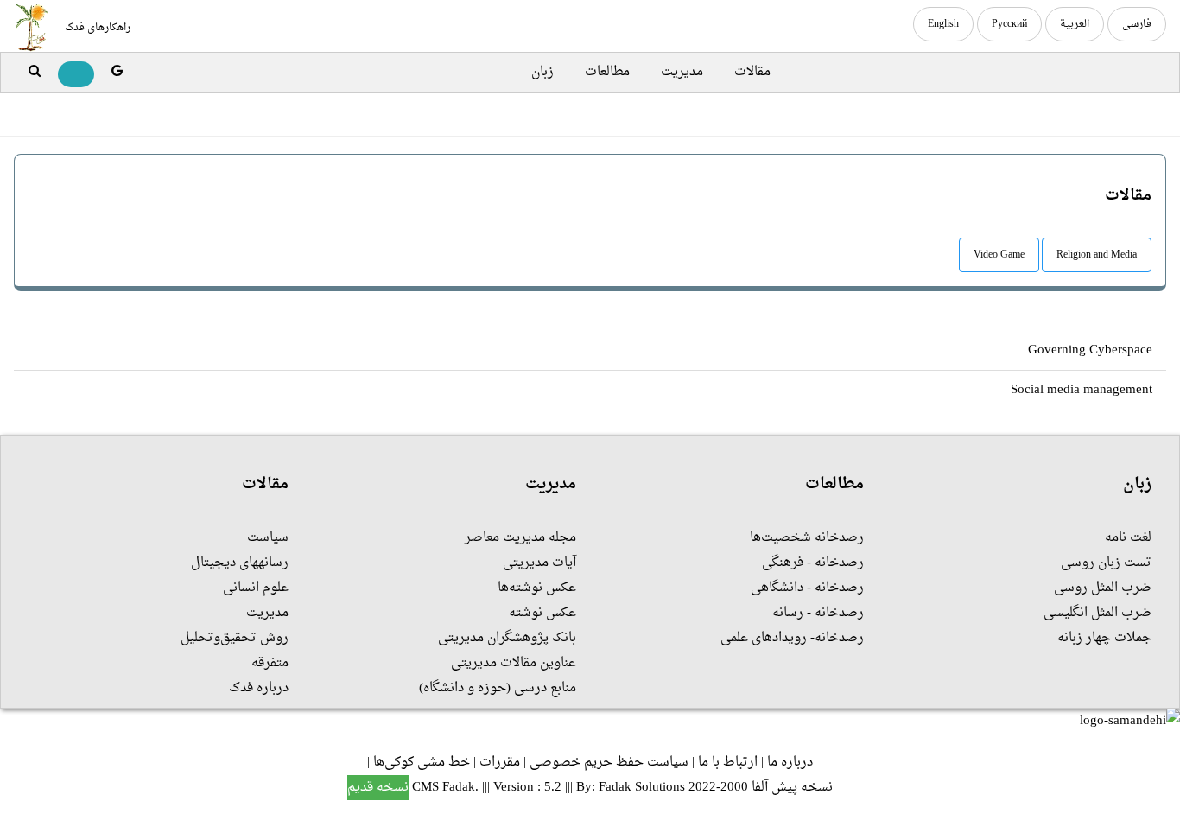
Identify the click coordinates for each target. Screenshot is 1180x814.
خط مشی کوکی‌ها (421, 762)
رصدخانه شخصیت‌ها (807, 537)
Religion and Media (1096, 254)
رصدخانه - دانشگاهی (807, 588)
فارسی (1136, 24)
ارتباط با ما (728, 762)
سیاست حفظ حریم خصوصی (609, 762)
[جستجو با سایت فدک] (34, 72)
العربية (1074, 24)
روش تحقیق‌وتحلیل (235, 638)
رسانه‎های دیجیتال (240, 563)
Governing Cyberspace (1090, 350)
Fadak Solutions (642, 787)
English (943, 24)
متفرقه (270, 663)
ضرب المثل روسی (1102, 588)
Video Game (999, 254)
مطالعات (607, 72)
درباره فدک (259, 688)
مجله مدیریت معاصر (520, 537)
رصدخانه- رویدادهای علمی (792, 638)
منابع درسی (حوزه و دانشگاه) (497, 688)
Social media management (1081, 390)
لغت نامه (1128, 537)
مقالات (752, 72)
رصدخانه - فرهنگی (813, 563)
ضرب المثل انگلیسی (1097, 613)
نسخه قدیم (378, 787)
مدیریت (682, 72)
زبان (542, 72)
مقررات (499, 762)
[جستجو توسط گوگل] (117, 72)
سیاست (268, 537)
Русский (1009, 24)
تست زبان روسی (1106, 563)
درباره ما (790, 762)
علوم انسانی (256, 588)
